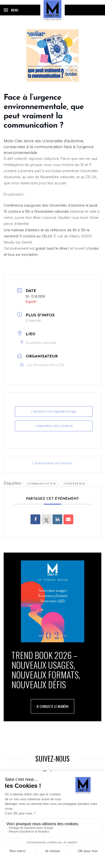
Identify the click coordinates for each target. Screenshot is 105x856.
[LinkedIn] (57, 519)
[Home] (52, 10)
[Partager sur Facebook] (35, 519)
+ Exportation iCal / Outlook (54, 426)
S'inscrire (33, 320)
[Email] (68, 519)
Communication (41, 483)
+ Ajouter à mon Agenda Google (53, 411)
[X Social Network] (46, 519)
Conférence (74, 483)
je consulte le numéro (52, 706)
